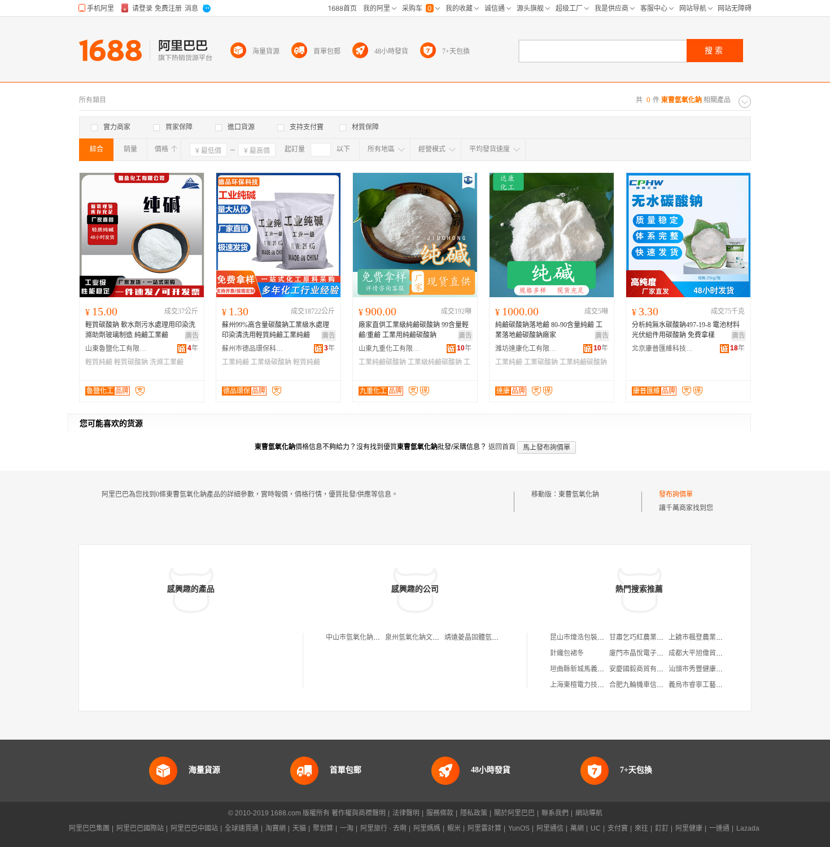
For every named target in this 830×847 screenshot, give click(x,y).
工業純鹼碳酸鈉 (382, 362)
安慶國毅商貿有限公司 (643, 669)
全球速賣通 (242, 828)
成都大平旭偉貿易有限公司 (709, 653)
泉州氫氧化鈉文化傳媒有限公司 (432, 637)
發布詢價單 (676, 494)
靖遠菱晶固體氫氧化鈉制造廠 (488, 637)
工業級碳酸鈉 (271, 362)
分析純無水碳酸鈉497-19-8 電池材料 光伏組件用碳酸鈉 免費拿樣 (686, 330)
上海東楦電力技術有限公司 (590, 685)
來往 (641, 828)
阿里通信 (549, 828)
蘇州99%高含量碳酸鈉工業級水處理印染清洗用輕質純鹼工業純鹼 (275, 330)
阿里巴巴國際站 (140, 828)
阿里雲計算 (484, 828)
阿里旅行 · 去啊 (383, 828)
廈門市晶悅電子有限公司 (646, 653)
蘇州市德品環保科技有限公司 (253, 349)
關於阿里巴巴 (514, 813)
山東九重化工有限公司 (390, 349)
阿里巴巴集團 (89, 828)
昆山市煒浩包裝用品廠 (584, 637)
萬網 (577, 828)
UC (596, 828)
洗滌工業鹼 (167, 362)
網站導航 (588, 813)
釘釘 (662, 828)
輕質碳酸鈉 (131, 362)
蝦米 (454, 828)
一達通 (719, 828)
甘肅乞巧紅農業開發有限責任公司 (660, 637)
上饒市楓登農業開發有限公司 (713, 637)
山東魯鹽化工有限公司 (116, 349)
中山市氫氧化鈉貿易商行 (363, 637)
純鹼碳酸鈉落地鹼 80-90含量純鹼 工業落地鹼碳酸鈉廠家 (548, 330)
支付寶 (618, 828)
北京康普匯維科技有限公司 (663, 349)
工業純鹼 (235, 362)
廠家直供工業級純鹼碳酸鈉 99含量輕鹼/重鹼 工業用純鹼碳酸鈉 (414, 330)
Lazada (747, 828)
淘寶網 (275, 828)
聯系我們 (555, 813)
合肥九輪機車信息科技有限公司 (656, 685)
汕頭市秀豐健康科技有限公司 (713, 669)
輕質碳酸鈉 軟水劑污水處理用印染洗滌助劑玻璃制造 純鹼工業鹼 (140, 330)
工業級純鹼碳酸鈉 (435, 362)
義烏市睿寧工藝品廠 (699, 685)
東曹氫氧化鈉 (578, 494)
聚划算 (323, 828)
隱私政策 (473, 813)
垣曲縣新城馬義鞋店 (580, 669)
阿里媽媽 (426, 828)
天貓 (299, 828)
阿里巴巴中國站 (194, 828)
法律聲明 (406, 813)
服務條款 (439, 813)
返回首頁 (502, 447)
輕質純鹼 (98, 362)
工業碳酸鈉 (541, 362)
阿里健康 (688, 828)
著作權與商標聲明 (358, 813)
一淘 (346, 828)
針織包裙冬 (567, 653)
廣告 (192, 336)
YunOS (519, 828)
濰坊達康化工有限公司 (526, 349)
